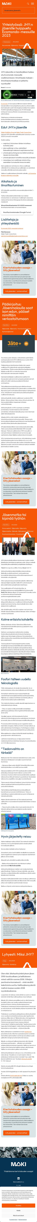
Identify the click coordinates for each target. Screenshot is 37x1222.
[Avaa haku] (28, 4)
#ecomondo (6, 45)
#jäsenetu (14, 45)
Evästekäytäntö (14, 1219)
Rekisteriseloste (22, 1219)
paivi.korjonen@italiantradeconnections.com (14, 236)
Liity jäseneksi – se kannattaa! (16, 291)
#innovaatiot (6, 528)
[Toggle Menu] (32, 3)
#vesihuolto (20, 534)
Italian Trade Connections (23, 132)
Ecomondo (4, 103)
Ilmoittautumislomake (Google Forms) (17, 212)
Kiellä (18, 1210)
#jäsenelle (5, 329)
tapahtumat (28, 1031)
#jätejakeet (22, 531)
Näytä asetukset (18, 1215)
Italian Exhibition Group (8, 132)
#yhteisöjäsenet (7, 332)
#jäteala (14, 531)
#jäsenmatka (6, 531)
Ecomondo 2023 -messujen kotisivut (12, 228)
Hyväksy (18, 1205)
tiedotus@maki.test (16, 1075)
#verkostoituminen (9, 534)
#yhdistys (13, 964)
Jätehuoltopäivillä (26, 1059)
